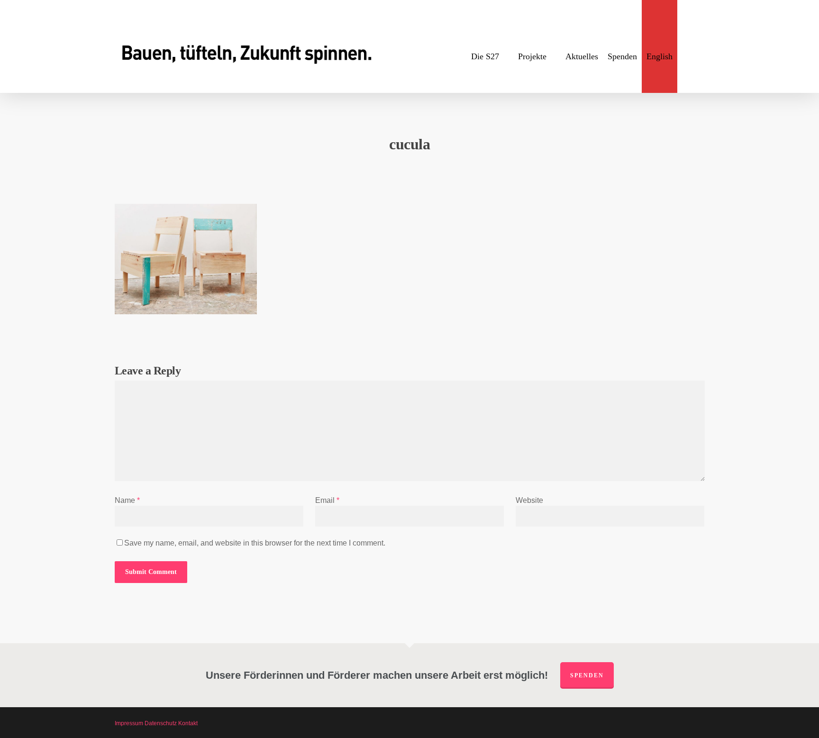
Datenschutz (161, 723)
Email (327, 500)
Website (529, 500)
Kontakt (188, 723)
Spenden (587, 675)
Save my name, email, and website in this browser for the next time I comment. (254, 543)
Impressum (129, 723)
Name (127, 500)
